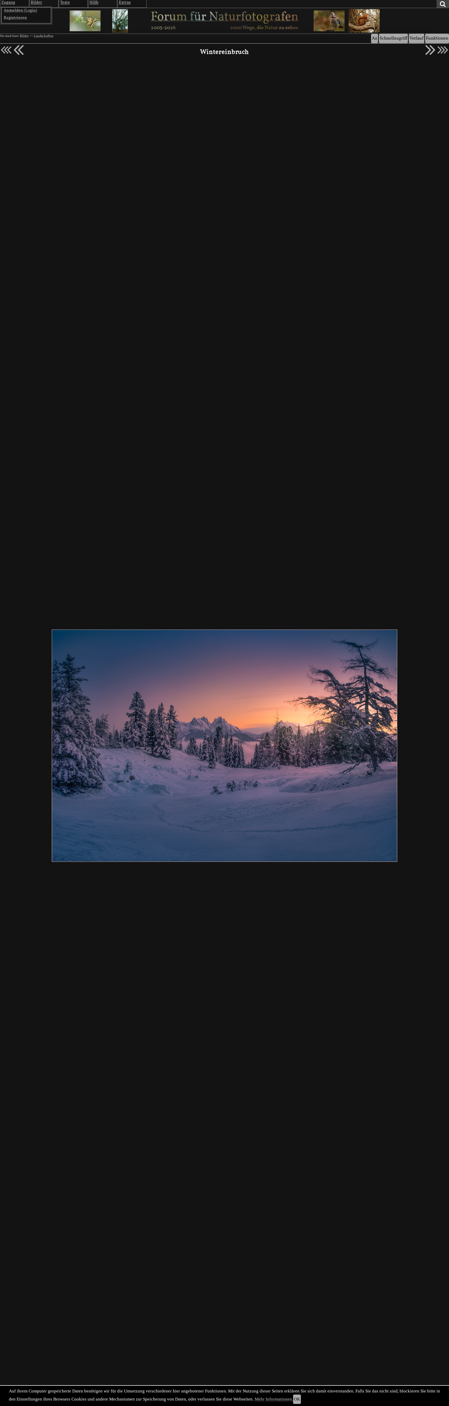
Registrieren (15, 18)
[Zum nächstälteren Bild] (443, 50)
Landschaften (44, 36)
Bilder (24, 36)
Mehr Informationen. (274, 1399)
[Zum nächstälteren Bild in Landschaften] (430, 50)
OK (297, 1399)
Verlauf (417, 38)
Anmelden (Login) (20, 11)
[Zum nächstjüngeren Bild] (6, 50)
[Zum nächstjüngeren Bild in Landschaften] (18, 50)
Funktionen (437, 38)
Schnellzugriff (393, 38)
